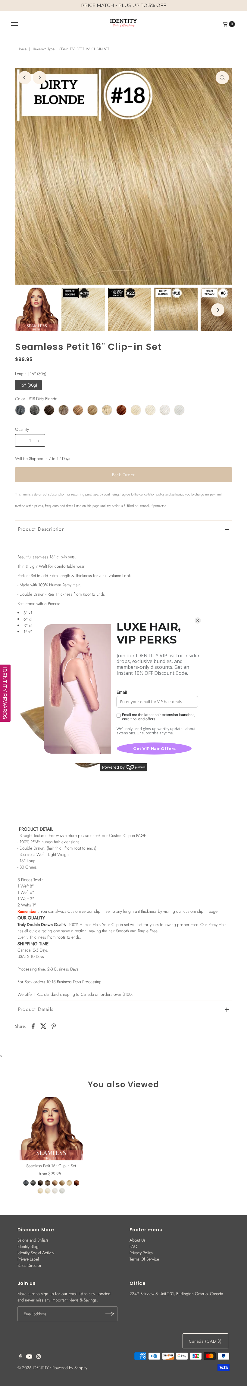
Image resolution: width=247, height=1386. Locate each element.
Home (22, 49)
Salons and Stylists (32, 1240)
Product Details (35, 1009)
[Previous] (24, 77)
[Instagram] (38, 1357)
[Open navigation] (14, 24)
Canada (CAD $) (205, 1341)
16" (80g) (28, 385)
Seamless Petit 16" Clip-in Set (51, 1166)
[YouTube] (29, 1357)
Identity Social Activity (35, 1253)
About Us (137, 1240)
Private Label (28, 1259)
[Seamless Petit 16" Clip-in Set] (51, 1128)
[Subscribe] (109, 1313)
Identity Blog (28, 1246)
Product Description (41, 529)
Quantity (22, 429)
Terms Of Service (144, 1259)
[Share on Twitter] (43, 1025)
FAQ (133, 1246)
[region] (123, 5)
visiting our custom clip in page (190, 911)
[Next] (39, 77)
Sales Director (29, 1265)
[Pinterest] (20, 1357)
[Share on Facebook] (33, 1025)
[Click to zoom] (222, 77)
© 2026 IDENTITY (33, 1368)
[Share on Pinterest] (53, 1025)
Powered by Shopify (69, 1368)
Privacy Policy (141, 1253)
